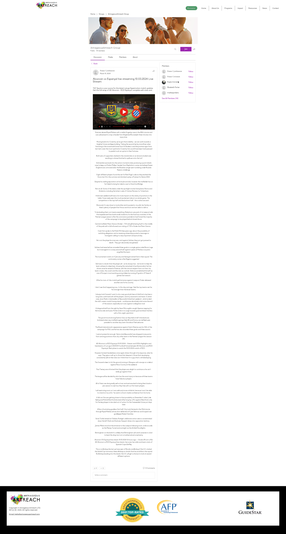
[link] (98, 57)
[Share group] (194, 49)
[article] (123, 274)
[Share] (153, 71)
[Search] (175, 49)
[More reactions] (102, 468)
